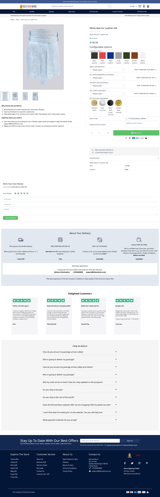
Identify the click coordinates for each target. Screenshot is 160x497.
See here (49, 252)
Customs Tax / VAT (43, 474)
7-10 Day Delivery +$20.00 (137, 119)
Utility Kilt (14, 462)
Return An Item (68, 465)
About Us (40, 459)
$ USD (132, 6)
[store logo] (28, 6)
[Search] (109, 6)
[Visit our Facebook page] (125, 463)
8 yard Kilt (14, 474)
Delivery (65, 462)
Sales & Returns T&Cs (70, 459)
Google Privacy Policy (113, 445)
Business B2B (41, 462)
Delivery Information (62, 272)
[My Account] (143, 6)
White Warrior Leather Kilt (29, 20)
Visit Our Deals (42, 465)
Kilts (17, 20)
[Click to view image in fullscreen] (43, 57)
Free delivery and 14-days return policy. (137, 15)
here (104, 254)
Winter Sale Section (90, 2)
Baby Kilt (14, 471)
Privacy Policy (67, 471)
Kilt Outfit (14, 465)
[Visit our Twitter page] (133, 463)
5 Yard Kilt (14, 477)
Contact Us (40, 471)
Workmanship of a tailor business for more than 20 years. (29, 15)
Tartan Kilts (14, 459)
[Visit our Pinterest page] (148, 463)
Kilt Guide (40, 468)
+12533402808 (97, 468)
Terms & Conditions (70, 468)
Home (12, 20)
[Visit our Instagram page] (140, 463)
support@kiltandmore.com (96, 272)
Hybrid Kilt (14, 468)
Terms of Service (128, 445)
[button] (95, 31)
